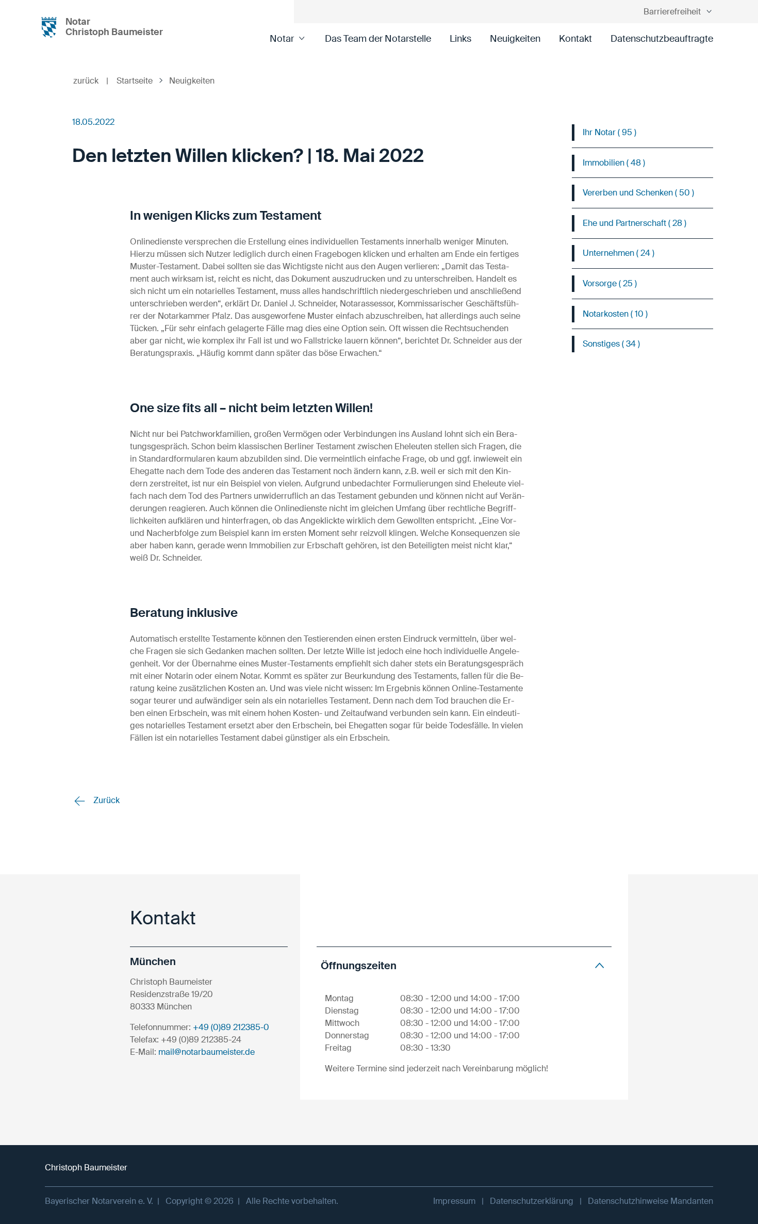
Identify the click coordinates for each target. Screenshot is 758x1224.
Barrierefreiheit (672, 11)
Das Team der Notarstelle (378, 38)
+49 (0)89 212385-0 (231, 1027)
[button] (464, 965)
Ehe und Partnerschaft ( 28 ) (634, 223)
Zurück (105, 800)
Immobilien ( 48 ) (614, 162)
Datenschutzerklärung (531, 1201)
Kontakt (575, 38)
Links (460, 38)
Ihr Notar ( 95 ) (609, 132)
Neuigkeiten (515, 38)
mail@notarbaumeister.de (206, 1052)
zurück (90, 80)
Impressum (454, 1201)
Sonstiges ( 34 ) (611, 343)
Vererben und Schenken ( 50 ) (638, 192)
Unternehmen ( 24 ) (618, 253)
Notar (282, 38)
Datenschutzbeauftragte (662, 38)
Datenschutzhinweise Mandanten (650, 1201)
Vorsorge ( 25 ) (610, 283)
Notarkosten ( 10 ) (615, 313)
